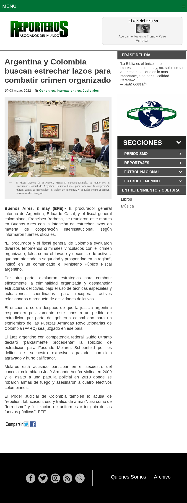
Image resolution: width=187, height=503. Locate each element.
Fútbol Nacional (142, 172)
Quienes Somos (128, 477)
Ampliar (142, 40)
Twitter (43, 478)
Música (127, 206)
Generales (47, 90)
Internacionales (69, 90)
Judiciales (91, 90)
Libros (126, 199)
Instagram (55, 478)
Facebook (30, 478)
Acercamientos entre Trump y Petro (142, 36)
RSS (67, 478)
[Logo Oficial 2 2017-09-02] (151, 114)
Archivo (162, 477)
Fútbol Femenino (142, 181)
